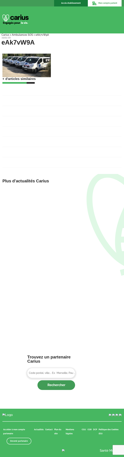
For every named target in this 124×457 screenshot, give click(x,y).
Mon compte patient (107, 3)
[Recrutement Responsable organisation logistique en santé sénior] (93, 212)
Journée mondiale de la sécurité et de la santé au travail (42, 150)
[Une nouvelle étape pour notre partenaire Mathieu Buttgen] (93, 239)
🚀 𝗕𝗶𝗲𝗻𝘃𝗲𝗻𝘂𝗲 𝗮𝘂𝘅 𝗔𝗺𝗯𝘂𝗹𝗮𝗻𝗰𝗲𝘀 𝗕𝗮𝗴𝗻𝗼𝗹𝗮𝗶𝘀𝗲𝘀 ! (42, 88)
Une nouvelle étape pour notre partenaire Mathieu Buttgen (44, 119)
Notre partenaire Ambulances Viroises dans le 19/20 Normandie (47, 129)
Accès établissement (71, 3)
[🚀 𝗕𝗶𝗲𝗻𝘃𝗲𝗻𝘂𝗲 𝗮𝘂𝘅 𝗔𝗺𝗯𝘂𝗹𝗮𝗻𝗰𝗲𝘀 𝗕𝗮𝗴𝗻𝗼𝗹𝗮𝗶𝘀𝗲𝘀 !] (31, 216)
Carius (5, 34)
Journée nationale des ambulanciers (28, 160)
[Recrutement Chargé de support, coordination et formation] (93, 189)
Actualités (39, 429)
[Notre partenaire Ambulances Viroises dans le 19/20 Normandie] (93, 262)
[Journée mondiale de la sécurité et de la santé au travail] (93, 286)
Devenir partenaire (19, 441)
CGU (84, 429)
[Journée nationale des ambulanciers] (31, 309)
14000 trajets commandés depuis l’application (34, 140)
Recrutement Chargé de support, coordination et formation (44, 99)
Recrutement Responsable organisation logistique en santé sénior (49, 109)
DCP (95, 429)
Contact (49, 429)
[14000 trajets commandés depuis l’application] (31, 286)
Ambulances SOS (22, 34)
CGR (90, 429)
